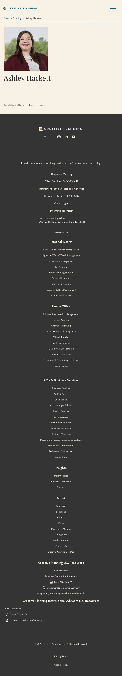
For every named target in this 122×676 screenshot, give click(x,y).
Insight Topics (61, 475)
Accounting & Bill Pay (61, 405)
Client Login (61, 203)
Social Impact (61, 365)
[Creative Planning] (20, 8)
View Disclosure (13, 608)
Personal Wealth (61, 242)
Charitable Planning (61, 325)
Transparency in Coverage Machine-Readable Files (61, 593)
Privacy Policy (61, 656)
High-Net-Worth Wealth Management (61, 255)
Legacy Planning (61, 320)
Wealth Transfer (61, 337)
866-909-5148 (71, 181)
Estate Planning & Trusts (61, 272)
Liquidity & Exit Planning (61, 348)
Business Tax (61, 399)
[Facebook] (45, 138)
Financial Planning (61, 278)
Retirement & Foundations (61, 445)
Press (61, 523)
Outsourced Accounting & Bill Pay (61, 360)
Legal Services (61, 416)
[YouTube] (73, 138)
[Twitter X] (51, 138)
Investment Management (61, 261)
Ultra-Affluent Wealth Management (61, 249)
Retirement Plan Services (61, 451)
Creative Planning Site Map (61, 551)
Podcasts (61, 487)
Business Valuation (61, 354)
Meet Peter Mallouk (61, 528)
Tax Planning (61, 266)
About (61, 498)
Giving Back (61, 534)
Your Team (61, 505)
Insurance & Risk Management (61, 289)
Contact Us (61, 546)
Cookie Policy (61, 664)
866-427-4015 (76, 188)
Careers (61, 517)
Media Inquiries (61, 540)
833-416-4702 (71, 196)
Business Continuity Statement (61, 576)
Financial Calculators (61, 481)
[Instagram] (59, 138)
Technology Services (61, 422)
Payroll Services (61, 411)
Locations (61, 511)
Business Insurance (61, 428)
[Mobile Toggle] (113, 8)
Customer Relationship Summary (63, 587)
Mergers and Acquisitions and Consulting (61, 439)
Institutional (61, 457)
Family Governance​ (61, 342)
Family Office (61, 306)
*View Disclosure (61, 232)
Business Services (61, 388)
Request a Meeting (61, 174)
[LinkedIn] (66, 138)
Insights (61, 468)
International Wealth (61, 210)
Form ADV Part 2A (63, 582)
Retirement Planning (61, 284)
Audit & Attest (61, 393)
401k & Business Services (61, 380)
